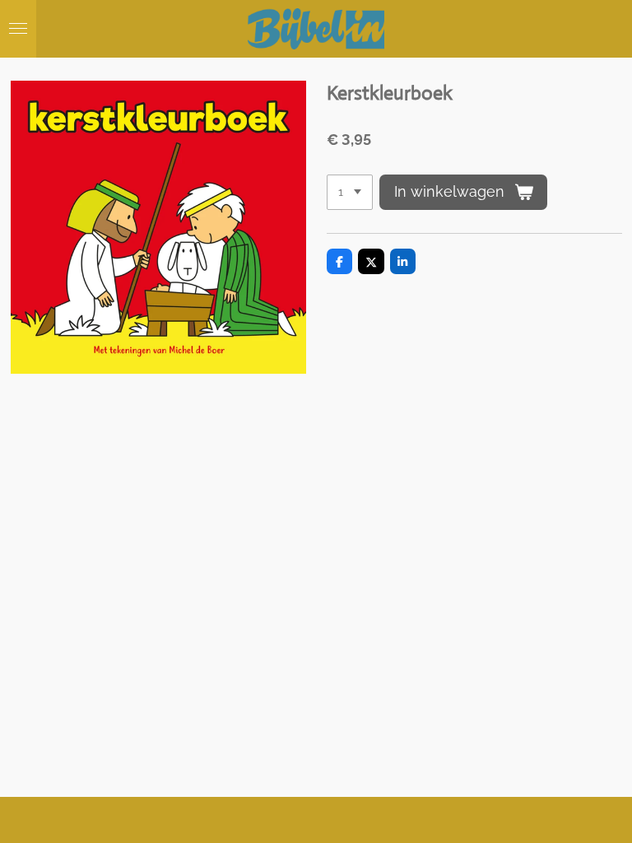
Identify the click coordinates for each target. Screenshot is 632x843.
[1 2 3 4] (350, 193)
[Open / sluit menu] (18, 29)
